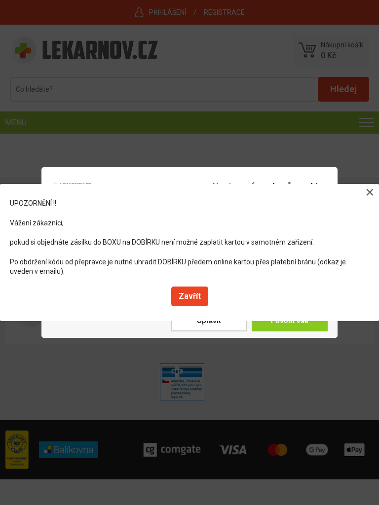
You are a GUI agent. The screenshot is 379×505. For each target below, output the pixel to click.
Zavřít (190, 296)
